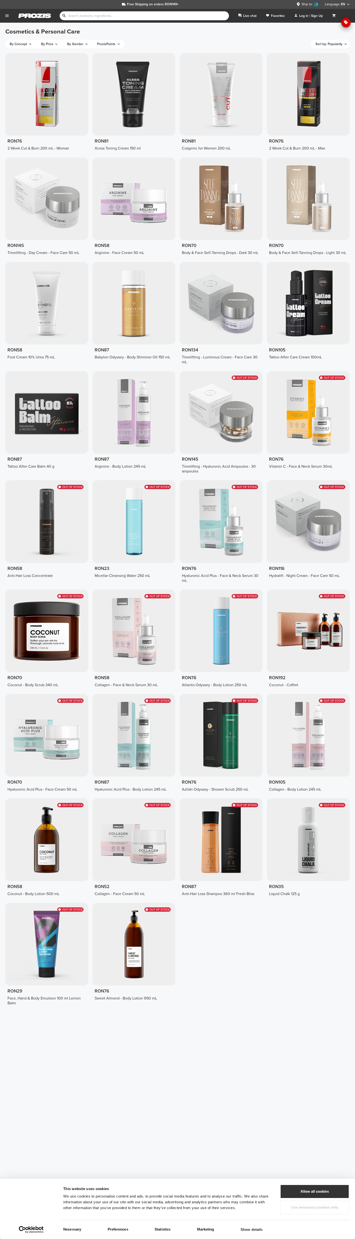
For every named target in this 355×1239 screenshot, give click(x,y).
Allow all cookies (314, 1191)
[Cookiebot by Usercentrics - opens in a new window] (31, 1229)
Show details (252, 1229)
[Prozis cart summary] (334, 16)
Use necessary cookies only (314, 1207)
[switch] (139, 1229)
